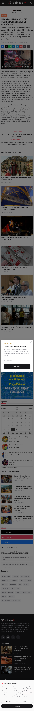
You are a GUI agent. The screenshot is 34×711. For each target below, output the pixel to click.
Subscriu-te (17, 366)
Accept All (17, 706)
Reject (25, 701)
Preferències (8, 701)
